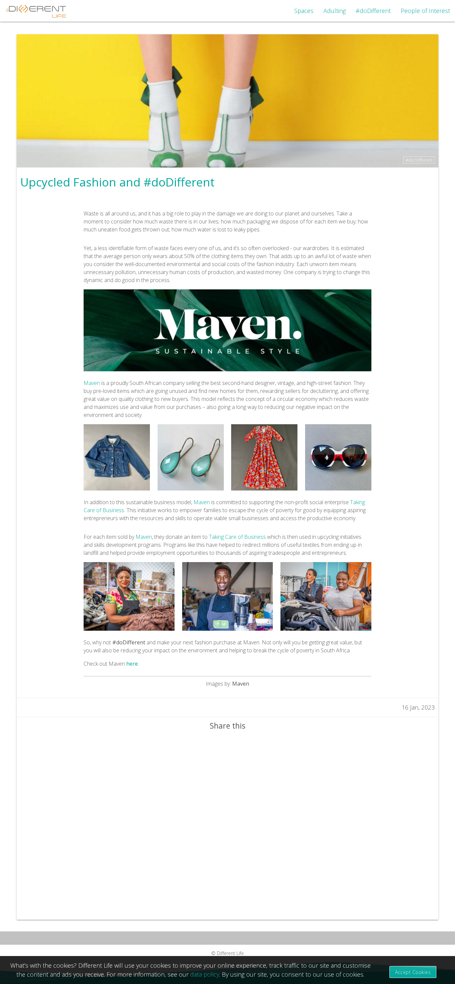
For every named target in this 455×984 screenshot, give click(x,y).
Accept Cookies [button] (413, 972)
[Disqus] (227, 825)
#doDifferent (373, 11)
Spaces (303, 11)
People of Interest (425, 11)
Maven (92, 383)
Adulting (334, 11)
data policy (204, 974)
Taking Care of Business (237, 536)
